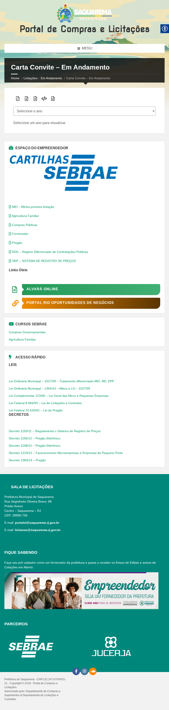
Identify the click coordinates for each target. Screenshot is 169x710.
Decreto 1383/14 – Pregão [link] (27, 460)
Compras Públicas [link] (24, 225)
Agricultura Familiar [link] (25, 216)
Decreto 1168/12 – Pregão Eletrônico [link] (34, 445)
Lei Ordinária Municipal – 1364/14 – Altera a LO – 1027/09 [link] (49, 388)
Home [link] (15, 78)
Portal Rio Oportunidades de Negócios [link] (70, 303)
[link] (84, 14)
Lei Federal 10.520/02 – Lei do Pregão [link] (36, 410)
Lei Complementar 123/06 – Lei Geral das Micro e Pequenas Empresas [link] (58, 395)
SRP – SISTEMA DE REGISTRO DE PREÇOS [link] (43, 261)
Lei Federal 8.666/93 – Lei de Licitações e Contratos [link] (45, 403)
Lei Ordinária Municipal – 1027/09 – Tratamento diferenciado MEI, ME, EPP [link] (61, 381)
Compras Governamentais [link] (27, 332)
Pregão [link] (16, 243)
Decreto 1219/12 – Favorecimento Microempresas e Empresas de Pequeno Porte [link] (66, 453)
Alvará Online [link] (42, 289)
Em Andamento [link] (51, 78)
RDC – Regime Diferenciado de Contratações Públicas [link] (49, 252)
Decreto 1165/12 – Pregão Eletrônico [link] (34, 438)
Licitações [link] (30, 78)
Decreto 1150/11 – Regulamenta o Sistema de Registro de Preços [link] (55, 431)
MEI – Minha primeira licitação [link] (32, 207)
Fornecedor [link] (19, 233)
